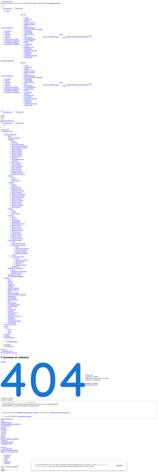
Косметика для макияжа (19, 271)
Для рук (14, 179)
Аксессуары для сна (21, 260)
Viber (6, 458)
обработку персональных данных (27, 412)
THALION (4, 440)
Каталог (3, 427)
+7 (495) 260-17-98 (6, 1)
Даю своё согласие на (17, 416)
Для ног (14, 212)
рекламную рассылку (24, 416)
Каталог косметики (14, 138)
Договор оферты (6, 425)
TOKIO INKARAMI (7, 442)
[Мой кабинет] (3, 114)
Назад (10, 136)
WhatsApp (7, 455)
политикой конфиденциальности (59, 412)
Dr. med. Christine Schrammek (10, 439)
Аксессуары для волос (22, 248)
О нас (10, 331)
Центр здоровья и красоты (52, 3)
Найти (3, 470)
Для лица (14, 185)
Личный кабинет (6, 422)
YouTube (7, 463)
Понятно (119, 465)
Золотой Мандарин (7, 419)
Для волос (15, 143)
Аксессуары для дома (18, 243)
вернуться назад (93, 385)
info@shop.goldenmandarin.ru (9, 450)
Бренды (10, 281)
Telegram (7, 457)
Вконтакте (7, 462)
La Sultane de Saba (6, 444)
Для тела (14, 218)
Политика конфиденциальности (11, 424)
